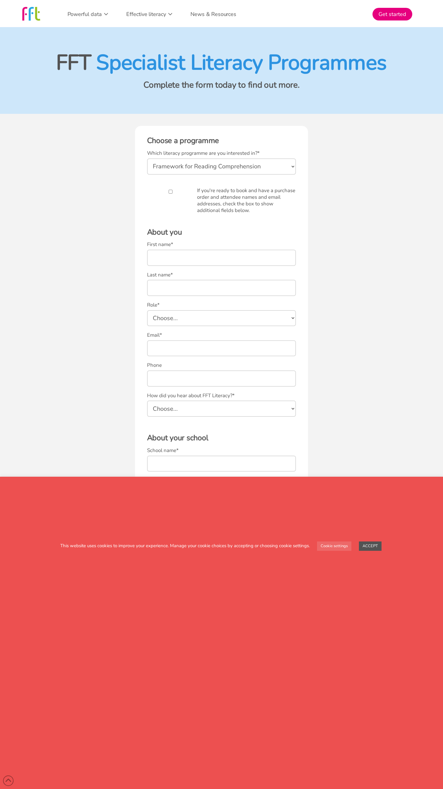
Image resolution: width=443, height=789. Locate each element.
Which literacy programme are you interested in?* (203, 153)
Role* (153, 305)
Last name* (160, 275)
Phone (154, 365)
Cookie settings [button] (334, 546)
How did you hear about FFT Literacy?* (191, 395)
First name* (160, 244)
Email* (154, 335)
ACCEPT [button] (370, 546)
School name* (163, 450)
